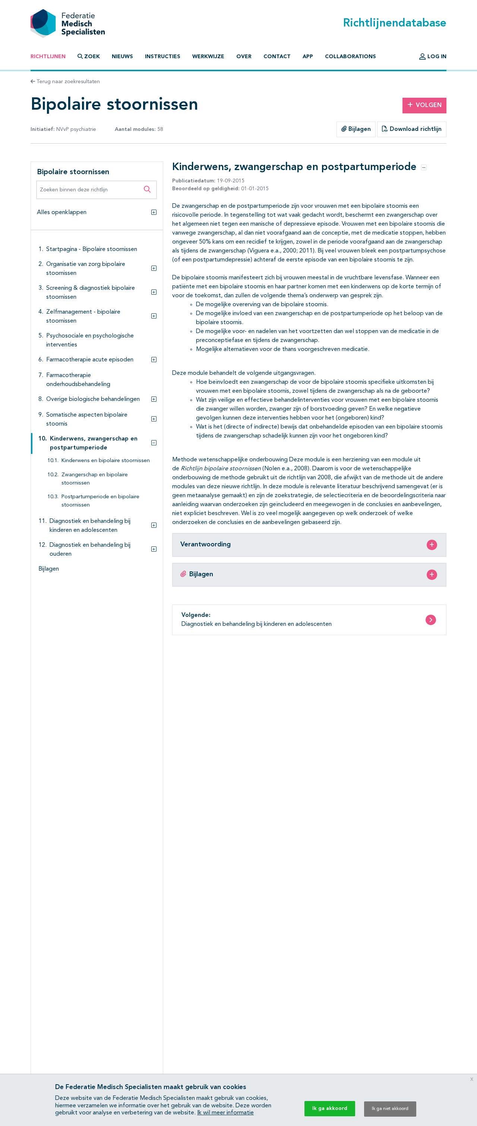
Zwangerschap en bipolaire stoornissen (94, 479)
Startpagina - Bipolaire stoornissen (91, 250)
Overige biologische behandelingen (93, 399)
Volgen (429, 106)
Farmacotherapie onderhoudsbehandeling (78, 380)
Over (244, 56)
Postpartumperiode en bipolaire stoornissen (100, 501)
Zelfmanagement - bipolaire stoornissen (83, 316)
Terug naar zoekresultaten (67, 81)
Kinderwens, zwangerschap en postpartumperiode (94, 443)
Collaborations (350, 56)
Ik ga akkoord (329, 1108)
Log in (436, 56)
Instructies (162, 56)
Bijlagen (359, 129)
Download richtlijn (415, 129)
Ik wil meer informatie (225, 1113)
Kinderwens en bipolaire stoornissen (105, 461)
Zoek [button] (92, 56)
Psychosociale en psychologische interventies (90, 340)
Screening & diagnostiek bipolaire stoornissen (90, 292)
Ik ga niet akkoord (390, 1109)
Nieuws (122, 56)
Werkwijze (208, 56)
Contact (277, 56)
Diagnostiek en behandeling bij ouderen (90, 549)
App (308, 56)
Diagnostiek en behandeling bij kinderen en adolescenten (90, 525)
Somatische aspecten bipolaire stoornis (86, 419)
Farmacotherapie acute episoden (89, 360)
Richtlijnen (48, 56)
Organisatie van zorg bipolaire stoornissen (85, 268)
